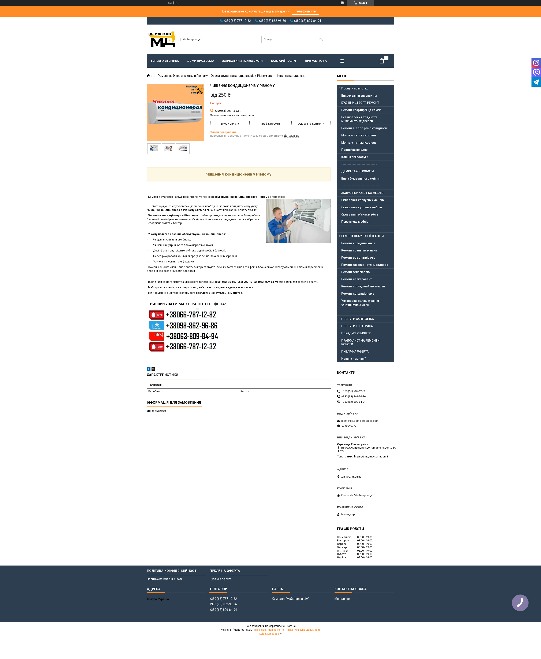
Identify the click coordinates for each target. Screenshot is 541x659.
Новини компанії (353, 358)
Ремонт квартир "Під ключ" (361, 110)
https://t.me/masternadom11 (371, 456)
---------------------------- (359, 164)
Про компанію (316, 60)
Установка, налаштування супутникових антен (360, 302)
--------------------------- (358, 311)
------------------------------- (361, 229)
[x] (153, 369)
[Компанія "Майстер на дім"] (162, 39)
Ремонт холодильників (358, 243)
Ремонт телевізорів (355, 272)
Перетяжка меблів (354, 221)
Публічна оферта (220, 579)
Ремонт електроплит (356, 279)
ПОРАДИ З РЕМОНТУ (356, 333)
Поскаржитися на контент (270, 629)
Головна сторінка (165, 60)
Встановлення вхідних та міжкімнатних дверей (359, 119)
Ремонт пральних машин (359, 250)
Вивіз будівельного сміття (360, 178)
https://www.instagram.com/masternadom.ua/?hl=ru (367, 449)
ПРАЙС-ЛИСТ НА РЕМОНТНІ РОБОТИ (360, 342)
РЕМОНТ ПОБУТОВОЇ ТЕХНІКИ (362, 236)
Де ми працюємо (200, 60)
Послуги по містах (354, 88)
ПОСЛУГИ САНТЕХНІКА (357, 319)
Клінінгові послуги (354, 157)
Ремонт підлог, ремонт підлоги (364, 128)
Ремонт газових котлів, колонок (364, 264)
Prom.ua (291, 626)
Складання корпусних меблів (362, 200)
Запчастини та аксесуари (242, 60)
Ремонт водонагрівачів (358, 257)
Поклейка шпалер (354, 149)
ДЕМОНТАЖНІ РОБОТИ (357, 171)
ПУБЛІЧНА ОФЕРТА (355, 351)
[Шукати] (321, 39)
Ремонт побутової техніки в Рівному (183, 75)
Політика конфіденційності (164, 579)
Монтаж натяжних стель (359, 135)
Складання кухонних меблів (361, 207)
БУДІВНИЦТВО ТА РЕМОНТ (360, 102)
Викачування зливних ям (359, 95)
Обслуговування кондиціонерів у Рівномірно (242, 75)
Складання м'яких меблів (359, 214)
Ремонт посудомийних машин (363, 286)
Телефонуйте (305, 11)
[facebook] (148, 369)
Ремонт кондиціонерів (357, 293)
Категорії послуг (283, 60)
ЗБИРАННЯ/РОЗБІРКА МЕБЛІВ (362, 193)
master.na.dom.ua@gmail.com (359, 420)
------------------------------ (360, 185)
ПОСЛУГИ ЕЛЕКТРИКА (357, 326)
